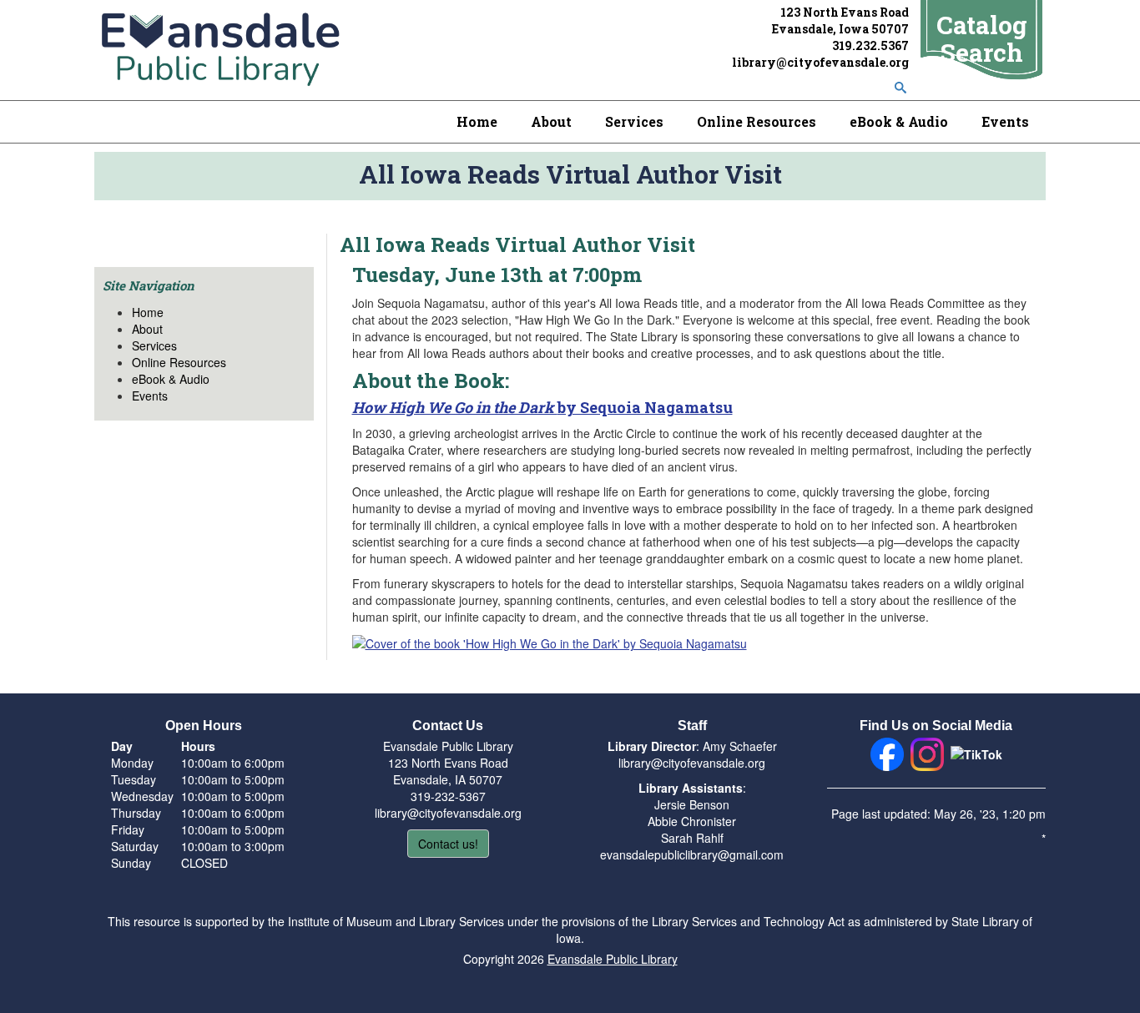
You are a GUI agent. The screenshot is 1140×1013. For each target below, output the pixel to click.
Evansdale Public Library (612, 958)
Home (477, 121)
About (551, 121)
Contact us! (448, 843)
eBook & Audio (899, 121)
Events (1005, 121)
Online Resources (756, 121)
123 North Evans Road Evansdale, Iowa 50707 (840, 20)
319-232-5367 (448, 796)
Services (634, 121)
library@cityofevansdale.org (820, 62)
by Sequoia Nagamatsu (542, 407)
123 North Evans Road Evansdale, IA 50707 (448, 771)
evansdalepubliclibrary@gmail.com (692, 854)
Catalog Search (981, 38)
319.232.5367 (870, 45)
